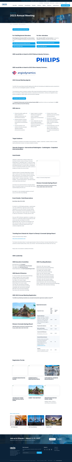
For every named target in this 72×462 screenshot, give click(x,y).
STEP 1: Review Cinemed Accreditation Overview (21, 43)
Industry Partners (56, 5)
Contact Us (59, 439)
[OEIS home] (4, 4)
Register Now (52, 439)
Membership (20, 5)
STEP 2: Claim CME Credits (18, 46)
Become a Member (65, 5)
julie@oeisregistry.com (41, 345)
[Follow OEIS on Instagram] (49, 449)
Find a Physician (57, 450)
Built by (55, 460)
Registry (44, 5)
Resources (49, 5)
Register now (48, 0)
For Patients (56, 448)
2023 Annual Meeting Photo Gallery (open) (20, 29)
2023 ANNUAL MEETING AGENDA (19, 98)
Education (34, 5)
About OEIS (15, 5)
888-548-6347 (50, 460)
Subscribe (39, 452)
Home (11, 24)
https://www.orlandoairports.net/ (18, 238)
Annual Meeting (27, 5)
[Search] (69, 3)
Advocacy (39, 5)
